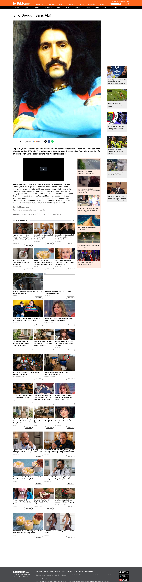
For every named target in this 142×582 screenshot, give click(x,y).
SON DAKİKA (40, 4)
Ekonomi (57, 571)
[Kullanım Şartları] (40, 581)
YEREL (101, 4)
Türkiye (16, 187)
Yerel (75, 571)
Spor (63, 571)
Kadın (58, 7)
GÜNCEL (51, 4)
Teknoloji (36, 7)
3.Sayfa (125, 7)
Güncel (46, 571)
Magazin (69, 571)
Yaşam (88, 7)
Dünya (51, 571)
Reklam (21, 576)
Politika (17, 7)
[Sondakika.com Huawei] (124, 579)
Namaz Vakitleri (89, 571)
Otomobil (77, 7)
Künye (28, 576)
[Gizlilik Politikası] (49, 581)
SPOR (81, 4)
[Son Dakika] (21, 3)
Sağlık (97, 7)
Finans (26, 7)
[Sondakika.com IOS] (124, 572)
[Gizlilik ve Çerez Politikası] (60, 581)
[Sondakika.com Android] (124, 576)
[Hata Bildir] (106, 581)
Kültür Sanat (48, 7)
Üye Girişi (125, 4)
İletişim (25, 576)
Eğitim (116, 7)
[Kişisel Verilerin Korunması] (82, 581)
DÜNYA (61, 4)
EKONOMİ (72, 4)
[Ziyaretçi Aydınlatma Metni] (96, 581)
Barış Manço (17, 184)
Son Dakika (39, 571)
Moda (67, 7)
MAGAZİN (91, 4)
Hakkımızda (16, 576)
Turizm (106, 7)
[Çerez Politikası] (71, 581)
